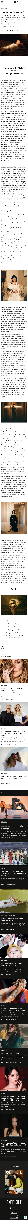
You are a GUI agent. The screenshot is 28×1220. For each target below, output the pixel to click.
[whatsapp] (15, 30)
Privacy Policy (14, 1215)
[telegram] (17, 30)
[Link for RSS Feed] (17, 1208)
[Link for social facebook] (10, 1208)
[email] (2, 30)
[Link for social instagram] (14, 1208)
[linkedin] (10, 30)
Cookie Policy (14, 1217)
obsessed (15, 185)
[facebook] (5, 30)
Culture (4, 9)
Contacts (13, 1212)
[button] (25, 605)
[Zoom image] (14, 285)
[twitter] (12, 30)
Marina (3, 84)
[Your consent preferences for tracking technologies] (25, 1217)
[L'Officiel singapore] (14, 2)
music (3, 648)
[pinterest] (7, 30)
